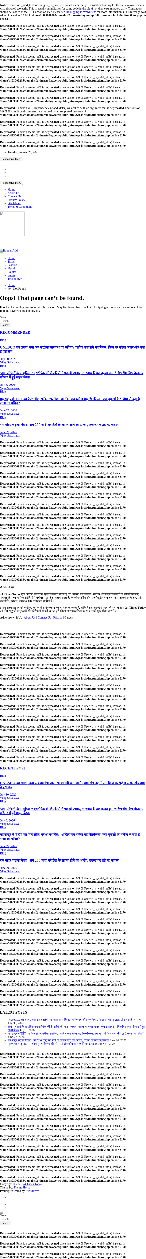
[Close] (1, 1213)
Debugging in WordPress (81, 12)
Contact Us (14, 196)
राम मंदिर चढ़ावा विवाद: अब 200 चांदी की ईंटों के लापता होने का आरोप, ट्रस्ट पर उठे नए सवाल (59, 425)
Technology (15, 278)
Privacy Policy (16, 199)
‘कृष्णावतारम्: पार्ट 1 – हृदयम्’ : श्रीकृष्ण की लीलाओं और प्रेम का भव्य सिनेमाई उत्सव (53, 1043)
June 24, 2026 (8, 432)
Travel (11, 261)
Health (12, 268)
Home (11, 189)
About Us (13, 193)
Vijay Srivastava (10, 362)
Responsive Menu (11, 159)
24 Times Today (15, 242)
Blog (3, 339)
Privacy (57, 617)
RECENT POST (13, 768)
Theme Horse (22, 1187)
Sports (11, 275)
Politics (12, 271)
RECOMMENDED (15, 332)
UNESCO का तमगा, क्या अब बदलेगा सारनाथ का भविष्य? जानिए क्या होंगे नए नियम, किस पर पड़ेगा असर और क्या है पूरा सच (74, 1019)
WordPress (32, 1190)
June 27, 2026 (8, 410)
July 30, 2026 (8, 359)
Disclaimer (14, 203)
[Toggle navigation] (1, 252)
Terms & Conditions (20, 206)
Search (4, 317)
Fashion (12, 265)
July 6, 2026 (7, 384)
